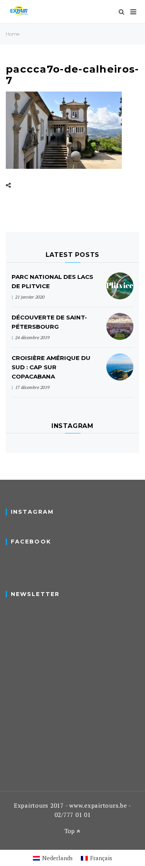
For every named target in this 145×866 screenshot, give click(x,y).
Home (12, 34)
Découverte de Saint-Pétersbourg (49, 322)
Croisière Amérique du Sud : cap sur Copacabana (51, 367)
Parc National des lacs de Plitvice (52, 281)
